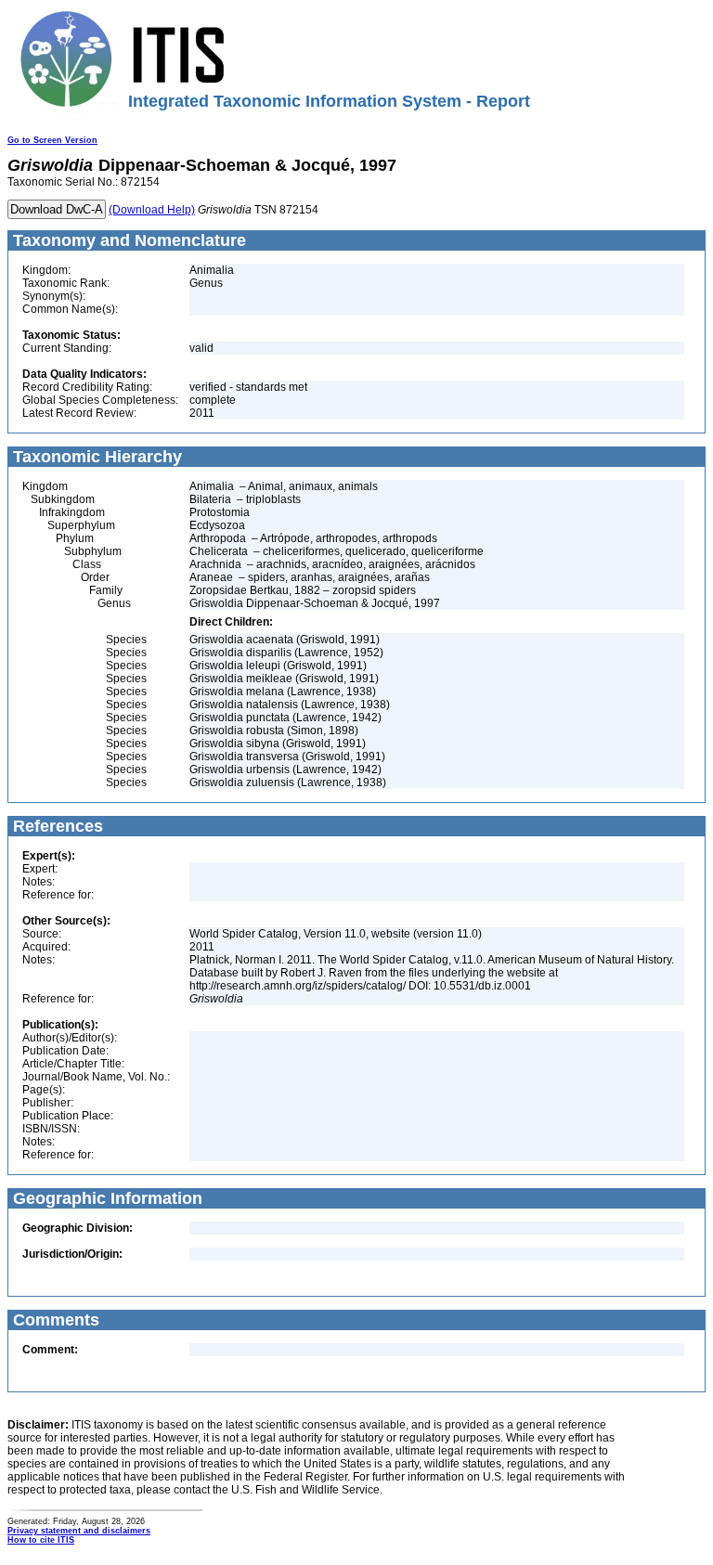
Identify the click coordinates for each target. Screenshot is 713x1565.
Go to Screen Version (52, 140)
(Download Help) (152, 209)
